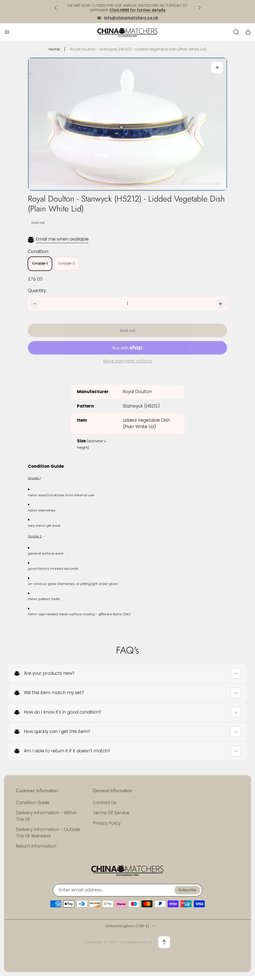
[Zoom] (217, 67)
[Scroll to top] (164, 942)
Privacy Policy (107, 823)
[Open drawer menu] (7, 32)
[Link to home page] (127, 870)
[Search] (236, 32)
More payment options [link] (127, 361)
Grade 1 (40, 263)
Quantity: (37, 291)
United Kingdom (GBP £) (127, 926)
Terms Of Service (111, 813)
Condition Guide (32, 803)
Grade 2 (66, 263)
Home (54, 49)
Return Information (36, 846)
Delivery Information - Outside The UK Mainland (48, 832)
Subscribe (187, 890)
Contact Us (104, 803)
